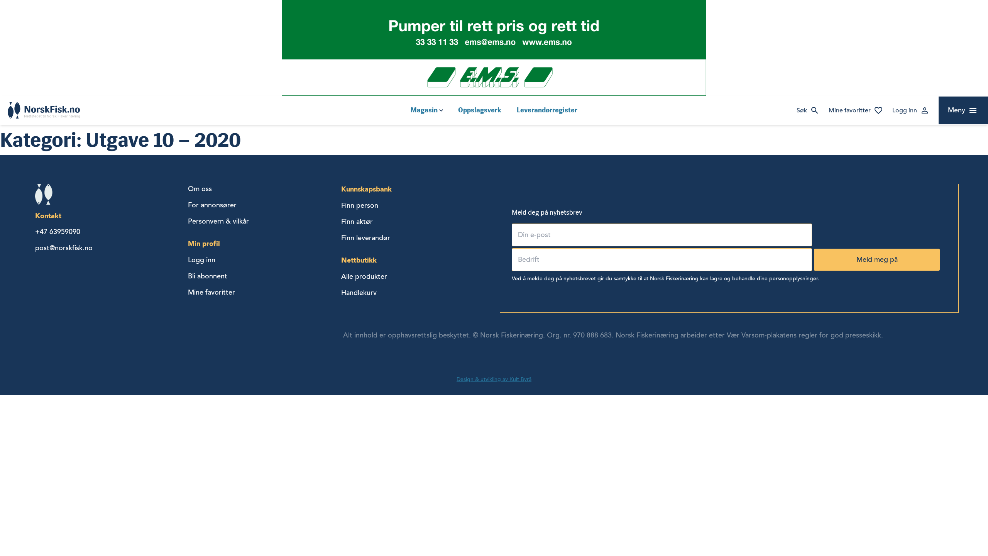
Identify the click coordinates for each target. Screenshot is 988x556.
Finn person (359, 205)
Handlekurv (359, 292)
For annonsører (212, 205)
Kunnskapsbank (366, 189)
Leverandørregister (547, 110)
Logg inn (904, 110)
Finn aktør (357, 221)
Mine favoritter (850, 110)
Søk (802, 110)
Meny (956, 110)
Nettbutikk (359, 260)
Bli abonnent (207, 276)
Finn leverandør (365, 238)
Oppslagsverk (479, 110)
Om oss (200, 189)
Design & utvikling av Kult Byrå (494, 379)
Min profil (204, 243)
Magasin (424, 110)
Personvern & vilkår (218, 221)
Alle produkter (364, 276)
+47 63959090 (57, 231)
